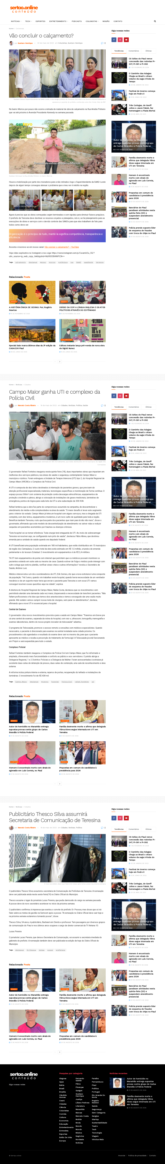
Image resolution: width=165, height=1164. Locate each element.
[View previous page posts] (55, 361)
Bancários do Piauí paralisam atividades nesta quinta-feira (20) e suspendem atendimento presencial (142, 213)
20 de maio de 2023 (45, 43)
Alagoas (62, 1078)
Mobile (79, 1119)
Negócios (80, 1136)
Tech (27, 21)
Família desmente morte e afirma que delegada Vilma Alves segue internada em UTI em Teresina (82, 729)
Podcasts (77, 21)
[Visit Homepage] (24, 9)
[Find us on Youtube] (126, 39)
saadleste (88, 262)
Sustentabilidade (99, 1123)
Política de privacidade (137, 1156)
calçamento (20, 262)
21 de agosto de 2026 (124, 150)
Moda (78, 1123)
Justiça (64, 721)
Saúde (85, 405)
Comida (62, 1114)
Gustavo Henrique (25, 43)
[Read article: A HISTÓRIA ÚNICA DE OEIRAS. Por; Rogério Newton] (32, 292)
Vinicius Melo (98, 1139)
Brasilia (62, 1092)
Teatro (95, 1126)
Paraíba (95, 1078)
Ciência (62, 1107)
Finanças (80, 1087)
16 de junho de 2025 (68, 352)
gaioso (43, 262)
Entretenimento (57, 21)
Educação (63, 1124)
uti (93, 682)
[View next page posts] (60, 361)
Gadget (79, 1091)
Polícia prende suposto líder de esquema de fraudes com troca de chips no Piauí (142, 230)
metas (41, 950)
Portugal (96, 1092)
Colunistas (91, 21)
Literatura (80, 1106)
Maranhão (80, 1109)
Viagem (95, 1136)
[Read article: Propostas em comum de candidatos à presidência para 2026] (119, 197)
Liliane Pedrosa (82, 1103)
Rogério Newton (95, 1102)
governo (44, 682)
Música (79, 1133)
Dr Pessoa (31, 950)
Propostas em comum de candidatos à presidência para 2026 (141, 195)
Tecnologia (97, 1133)
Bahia (61, 1085)
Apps (61, 1082)
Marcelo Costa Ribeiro (27, 405)
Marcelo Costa (82, 1116)
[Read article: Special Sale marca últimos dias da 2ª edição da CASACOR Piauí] (32, 330)
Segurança (96, 1109)
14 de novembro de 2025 (20, 314)
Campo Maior (21, 682)
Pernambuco (97, 1082)
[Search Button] (155, 21)
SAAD (78, 262)
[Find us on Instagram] (120, 39)
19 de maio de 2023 (49, 405)
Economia (63, 1121)
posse (50, 950)
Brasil (14, 301)
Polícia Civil (67, 682)
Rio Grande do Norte (98, 1096)
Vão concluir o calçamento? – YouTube (61, 247)
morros (52, 262)
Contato (118, 21)
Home (11, 28)
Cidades (27, 385)
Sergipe (95, 1116)
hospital (55, 682)
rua (72, 262)
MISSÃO (106, 21)
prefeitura (63, 262)
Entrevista (63, 1131)
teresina (100, 262)
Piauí (94, 1085)
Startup (95, 1119)
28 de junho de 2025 (18, 352)
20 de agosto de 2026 (139, 201)
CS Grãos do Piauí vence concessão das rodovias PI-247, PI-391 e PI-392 (142, 61)
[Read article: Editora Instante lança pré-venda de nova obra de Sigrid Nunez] (82, 330)
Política (79, 405)
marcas (79, 1113)
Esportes (40, 21)
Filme (78, 1084)
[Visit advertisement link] (57, 269)
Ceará (61, 1101)
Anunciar (121, 1156)
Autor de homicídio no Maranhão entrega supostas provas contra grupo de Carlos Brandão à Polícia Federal (133, 143)
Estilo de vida (65, 1137)
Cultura (62, 1117)
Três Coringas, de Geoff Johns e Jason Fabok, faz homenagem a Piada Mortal (142, 108)
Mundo (79, 1126)
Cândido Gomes (63, 1096)
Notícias (15, 21)
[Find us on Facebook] (114, 39)
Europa (62, 1141)
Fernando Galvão (80, 1079)
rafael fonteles (82, 682)
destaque (33, 262)
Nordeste (80, 1139)
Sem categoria (98, 1113)
